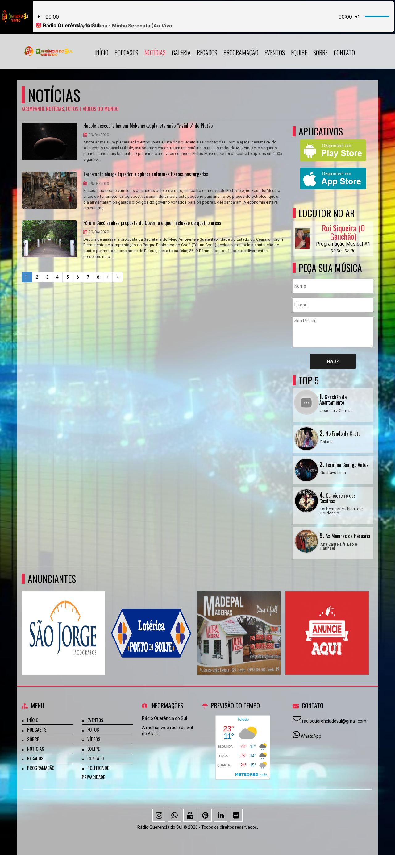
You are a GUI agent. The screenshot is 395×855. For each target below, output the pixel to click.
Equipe (299, 52)
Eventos (274, 52)
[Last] (117, 277)
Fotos (93, 729)
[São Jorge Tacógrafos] (63, 622)
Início (101, 52)
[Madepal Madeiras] (239, 622)
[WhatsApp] (174, 815)
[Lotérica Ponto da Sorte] (151, 622)
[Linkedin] (220, 815)
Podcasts (126, 52)
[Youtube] (189, 815)
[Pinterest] (205, 815)
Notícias (155, 52)
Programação (240, 52)
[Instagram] (158, 815)
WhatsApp (311, 736)
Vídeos (93, 739)
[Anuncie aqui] (327, 622)
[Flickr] (236, 815)
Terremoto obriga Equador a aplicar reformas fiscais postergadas (145, 174)
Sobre (320, 52)
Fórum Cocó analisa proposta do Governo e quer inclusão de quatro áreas (152, 223)
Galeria (181, 52)
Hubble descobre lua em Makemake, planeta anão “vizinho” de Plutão (148, 126)
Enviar (333, 361)
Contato (344, 52)
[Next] (108, 277)
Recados (207, 52)
